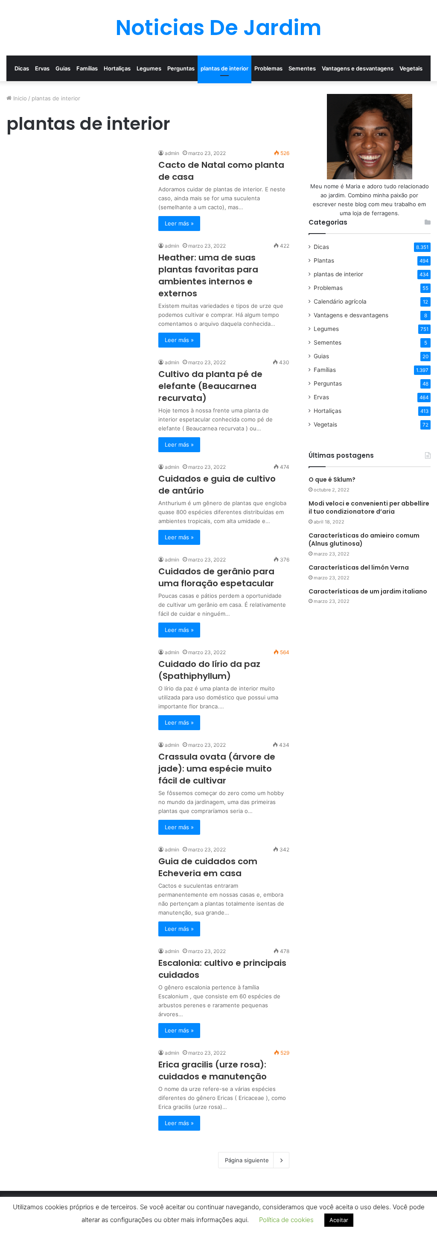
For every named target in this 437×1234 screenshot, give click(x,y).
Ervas (42, 68)
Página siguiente (247, 1160)
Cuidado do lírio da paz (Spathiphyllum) (209, 670)
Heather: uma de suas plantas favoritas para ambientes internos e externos (208, 275)
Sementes (302, 68)
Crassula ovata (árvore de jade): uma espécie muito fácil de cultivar (216, 769)
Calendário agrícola (340, 301)
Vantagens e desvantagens (357, 68)
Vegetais (410, 68)
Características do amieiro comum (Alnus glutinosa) (364, 539)
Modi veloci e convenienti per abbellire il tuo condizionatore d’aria (369, 507)
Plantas (324, 260)
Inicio (19, 98)
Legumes (149, 68)
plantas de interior (224, 68)
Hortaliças (117, 68)
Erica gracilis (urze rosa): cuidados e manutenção (212, 1070)
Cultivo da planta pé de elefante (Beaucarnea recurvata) (210, 386)
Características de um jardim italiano (368, 591)
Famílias (87, 68)
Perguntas (181, 68)
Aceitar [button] (338, 1219)
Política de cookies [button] (286, 1220)
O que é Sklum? (332, 479)
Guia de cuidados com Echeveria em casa (207, 867)
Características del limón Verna (359, 567)
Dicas (22, 68)
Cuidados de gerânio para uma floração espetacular (216, 577)
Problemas (268, 68)
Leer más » (179, 223)
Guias (62, 68)
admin (172, 153)
